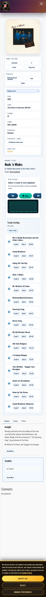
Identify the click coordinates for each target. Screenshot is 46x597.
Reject (23, 585)
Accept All (23, 578)
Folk (31, 78)
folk (8, 124)
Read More (10, 451)
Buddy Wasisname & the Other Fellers (21, 168)
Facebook (14, 63)
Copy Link (32, 67)
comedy (14, 124)
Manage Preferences (23, 592)
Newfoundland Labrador (12, 78)
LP (8, 116)
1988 (9, 99)
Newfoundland (15, 171)
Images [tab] (15, 421)
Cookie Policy (27, 572)
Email (14, 67)
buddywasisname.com (16, 142)
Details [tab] (6, 421)
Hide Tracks (13, 230)
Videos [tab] (24, 421)
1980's (23, 83)
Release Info (23, 91)
